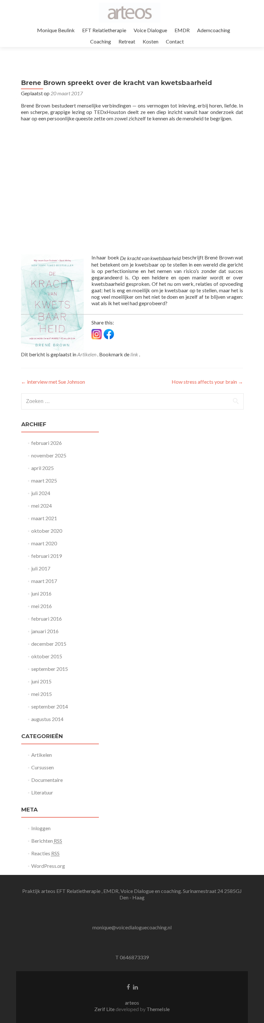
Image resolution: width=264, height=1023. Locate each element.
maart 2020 (44, 543)
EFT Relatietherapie (104, 30)
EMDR (182, 30)
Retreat (126, 41)
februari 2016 (46, 618)
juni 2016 (41, 593)
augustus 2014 (47, 719)
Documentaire (47, 780)
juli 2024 (40, 493)
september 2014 (49, 706)
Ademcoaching (213, 30)
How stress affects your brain (207, 382)
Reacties (45, 853)
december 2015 (48, 644)
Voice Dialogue (150, 30)
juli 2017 (40, 568)
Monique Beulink (56, 30)
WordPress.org (48, 866)
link (134, 354)
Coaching (100, 41)
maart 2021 (44, 518)
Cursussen (42, 767)
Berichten (46, 841)
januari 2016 (45, 631)
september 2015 (49, 669)
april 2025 (42, 468)
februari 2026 (46, 443)
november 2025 (48, 455)
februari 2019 (46, 556)
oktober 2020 (46, 531)
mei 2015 (41, 694)
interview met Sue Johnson (53, 382)
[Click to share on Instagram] (96, 334)
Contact (175, 41)
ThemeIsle (158, 1009)
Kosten (150, 41)
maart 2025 (44, 480)
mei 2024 (41, 505)
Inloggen (41, 828)
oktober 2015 (46, 656)
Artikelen (86, 354)
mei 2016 (41, 606)
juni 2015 (41, 681)
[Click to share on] (109, 334)
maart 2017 (44, 581)
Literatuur (42, 792)
